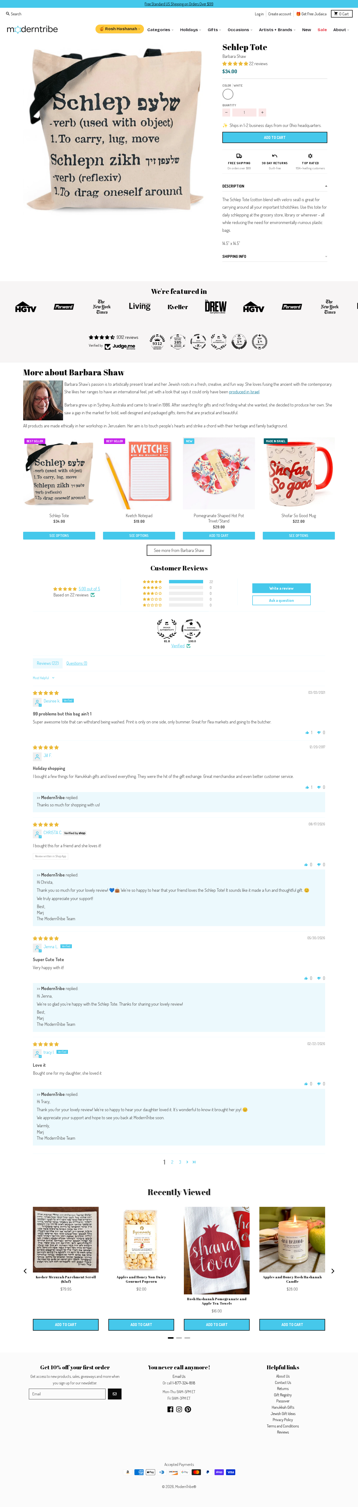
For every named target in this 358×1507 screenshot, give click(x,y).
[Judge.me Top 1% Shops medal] (239, 342)
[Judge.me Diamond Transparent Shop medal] (191, 629)
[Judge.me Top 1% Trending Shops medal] (259, 342)
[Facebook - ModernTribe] (170, 1409)
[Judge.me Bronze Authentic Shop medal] (218, 342)
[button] (115, 129)
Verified (178, 645)
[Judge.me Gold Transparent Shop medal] (198, 342)
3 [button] (180, 1162)
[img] (46, 692)
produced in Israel (244, 391)
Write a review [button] (281, 588)
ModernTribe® (185, 1486)
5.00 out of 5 (89, 588)
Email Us (179, 1376)
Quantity (229, 105)
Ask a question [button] (281, 600)
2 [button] (172, 1162)
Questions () (76, 663)
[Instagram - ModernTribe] (179, 1409)
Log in (259, 13)
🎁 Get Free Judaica (311, 13)
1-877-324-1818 (183, 1383)
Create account (279, 13)
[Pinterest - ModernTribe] (188, 1409)
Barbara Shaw (234, 56)
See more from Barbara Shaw (179, 550)
